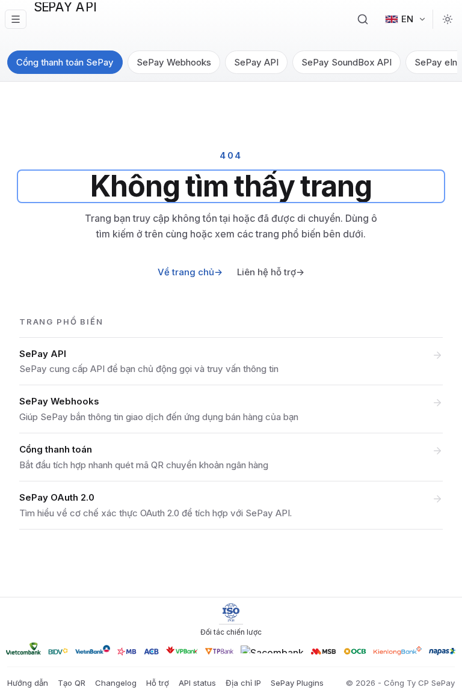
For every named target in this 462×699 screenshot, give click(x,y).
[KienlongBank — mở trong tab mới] (398, 650)
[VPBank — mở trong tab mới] (182, 650)
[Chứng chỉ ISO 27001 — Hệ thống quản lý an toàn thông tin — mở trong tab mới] (231, 612)
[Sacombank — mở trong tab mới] (272, 649)
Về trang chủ (190, 272)
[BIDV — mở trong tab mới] (58, 651)
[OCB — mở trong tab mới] (354, 651)
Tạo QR (71, 683)
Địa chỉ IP (243, 683)
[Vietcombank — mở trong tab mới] (23, 649)
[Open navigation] (15, 19)
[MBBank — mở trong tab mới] (127, 651)
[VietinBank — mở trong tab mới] (92, 649)
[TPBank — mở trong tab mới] (219, 651)
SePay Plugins (297, 683)
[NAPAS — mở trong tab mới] (442, 651)
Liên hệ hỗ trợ (270, 272)
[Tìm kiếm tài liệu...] (363, 19)
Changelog (116, 683)
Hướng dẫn (27, 683)
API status (197, 683)
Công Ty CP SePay (419, 683)
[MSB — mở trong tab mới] (323, 652)
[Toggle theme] (447, 19)
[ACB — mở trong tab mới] (151, 652)
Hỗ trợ (157, 683)
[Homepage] (76, 19)
